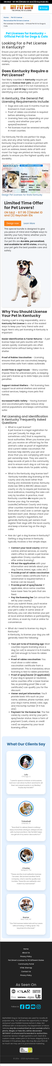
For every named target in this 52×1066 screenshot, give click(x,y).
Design (44, 8)
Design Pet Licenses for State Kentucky (22, 194)
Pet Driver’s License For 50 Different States (26, 960)
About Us (26, 952)
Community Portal (26, 964)
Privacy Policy (26, 956)
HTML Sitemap (26, 968)
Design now (13, 223)
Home (26, 949)
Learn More (29, 223)
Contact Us (26, 971)
